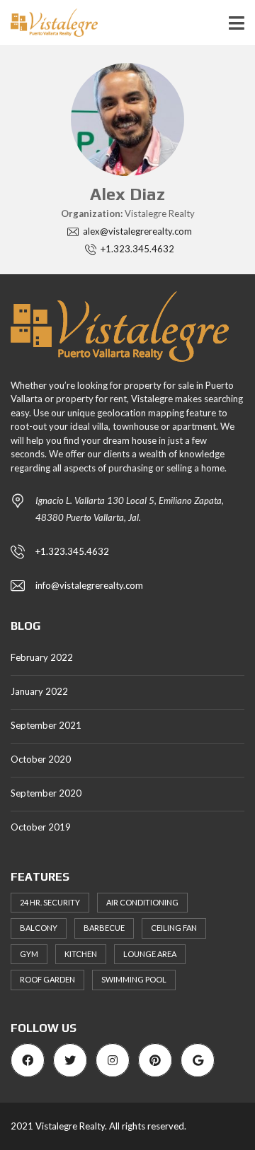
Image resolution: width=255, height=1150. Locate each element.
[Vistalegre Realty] (49, 23)
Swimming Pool (133, 979)
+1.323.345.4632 (72, 551)
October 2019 (41, 827)
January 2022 (39, 691)
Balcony (38, 927)
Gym (29, 953)
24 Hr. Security (50, 902)
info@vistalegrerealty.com (89, 585)
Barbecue (104, 927)
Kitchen (80, 953)
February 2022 (42, 657)
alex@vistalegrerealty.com (136, 231)
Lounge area (149, 953)
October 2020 (41, 759)
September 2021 (46, 725)
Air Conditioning (142, 902)
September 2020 (46, 793)
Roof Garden (47, 979)
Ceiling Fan (174, 927)
